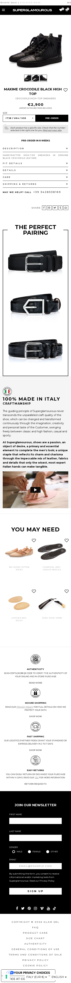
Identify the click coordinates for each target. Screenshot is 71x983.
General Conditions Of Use (35, 949)
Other (54, 851)
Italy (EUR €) (35, 977)
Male (19, 851)
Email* (12, 859)
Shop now (35, 716)
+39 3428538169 (47, 192)
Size (5, 113)
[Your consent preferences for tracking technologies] (6, 976)
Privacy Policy (25, 707)
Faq (35, 927)
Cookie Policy (35, 965)
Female (36, 851)
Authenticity (35, 943)
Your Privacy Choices (32, 972)
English (58, 977)
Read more (35, 683)
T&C (37, 777)
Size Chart (35, 938)
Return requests (35, 784)
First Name (15, 814)
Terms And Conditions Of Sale (35, 954)
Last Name (15, 831)
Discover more (23, 3)
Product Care (35, 932)
